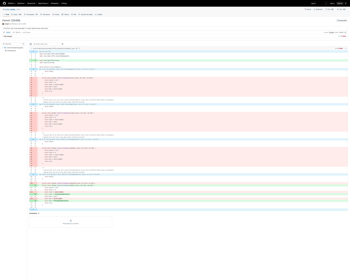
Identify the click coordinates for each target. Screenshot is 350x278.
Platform (11, 3)
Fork (330, 9)
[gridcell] (188, 52)
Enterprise (54, 3)
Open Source (43, 3)
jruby (7, 9)
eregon (7, 24)
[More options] (345, 48)
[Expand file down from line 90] (33, 209)
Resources (31, 3)
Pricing (64, 3)
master (8, 32)
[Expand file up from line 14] (33, 52)
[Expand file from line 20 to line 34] (33, 69)
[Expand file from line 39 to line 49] (33, 104)
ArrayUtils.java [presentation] (11, 50)
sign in (69, 223)
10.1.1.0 (18, 32)
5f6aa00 (331, 32)
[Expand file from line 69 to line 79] (33, 174)
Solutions (20, 3)
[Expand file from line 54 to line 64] (33, 139)
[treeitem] (13, 49)
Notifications (319, 9)
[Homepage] (4, 3)
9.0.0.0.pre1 (27, 32)
